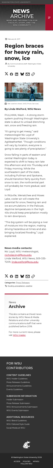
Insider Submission (14, 399)
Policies (26, 461)
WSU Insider (19, 335)
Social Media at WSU (15, 428)
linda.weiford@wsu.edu (25, 262)
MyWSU (36, 461)
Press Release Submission (18, 403)
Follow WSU (26, 464)
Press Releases (23, 283)
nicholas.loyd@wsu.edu (18, 255)
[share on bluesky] (22, 74)
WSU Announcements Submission (22, 407)
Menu (49, 17)
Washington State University (16, 2)
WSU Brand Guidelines (16, 420)
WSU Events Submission (17, 410)
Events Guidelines (14, 389)
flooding (11, 286)
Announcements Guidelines (18, 386)
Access (17, 461)
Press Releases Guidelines (18, 382)
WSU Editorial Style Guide (18, 424)
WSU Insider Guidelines (16, 379)
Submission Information (21, 396)
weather (29, 286)
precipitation (20, 286)
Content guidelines (18, 375)
